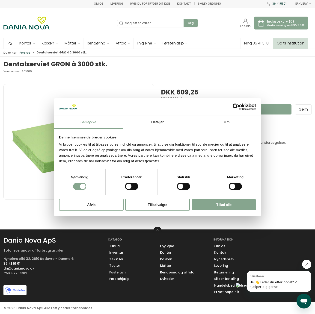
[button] (27, 43)
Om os (99, 4)
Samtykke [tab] (88, 122)
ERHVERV (301, 4)
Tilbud (114, 246)
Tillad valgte (157, 205)
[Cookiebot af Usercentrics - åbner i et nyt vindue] (236, 106)
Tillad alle (224, 205)
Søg (191, 23)
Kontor (166, 252)
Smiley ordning (209, 4)
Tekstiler (116, 259)
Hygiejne (167, 246)
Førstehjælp (119, 278)
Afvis (91, 205)
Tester (114, 265)
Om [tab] (226, 122)
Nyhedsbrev (224, 259)
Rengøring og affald (177, 272)
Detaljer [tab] (157, 122)
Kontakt (184, 4)
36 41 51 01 (279, 4)
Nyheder (167, 278)
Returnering (224, 272)
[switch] (131, 186)
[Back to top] (157, 231)
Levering (116, 4)
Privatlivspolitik (226, 292)
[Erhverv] (26, 23)
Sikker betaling (226, 278)
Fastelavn (117, 272)
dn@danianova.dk (18, 268)
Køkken (166, 259)
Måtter (165, 265)
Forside (25, 53)
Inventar (116, 252)
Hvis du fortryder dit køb (150, 4)
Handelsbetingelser (230, 285)
